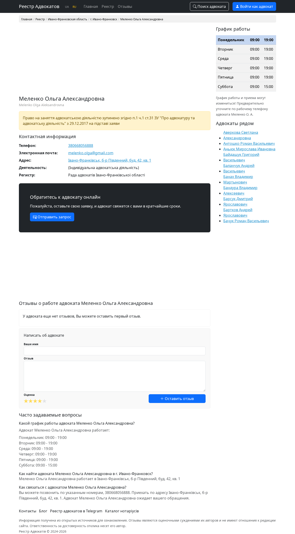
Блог (43, 511)
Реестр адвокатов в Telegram (76, 511)
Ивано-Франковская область (67, 19)
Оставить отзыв (179, 398)
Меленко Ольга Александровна (141, 19)
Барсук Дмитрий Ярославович (238, 201)
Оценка (29, 395)
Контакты (27, 511)
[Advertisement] (114, 61)
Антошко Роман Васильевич (249, 143)
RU (74, 7)
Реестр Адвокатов (39, 6)
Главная (91, 6)
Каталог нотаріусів (122, 511)
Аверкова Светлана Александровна (240, 135)
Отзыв (28, 358)
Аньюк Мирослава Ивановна (249, 149)
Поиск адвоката (211, 6)
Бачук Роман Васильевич (246, 220)
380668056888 (80, 145)
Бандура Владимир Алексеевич (240, 190)
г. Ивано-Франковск (103, 19)
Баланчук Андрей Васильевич (238, 168)
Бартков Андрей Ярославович (237, 212)
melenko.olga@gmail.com (90, 152)
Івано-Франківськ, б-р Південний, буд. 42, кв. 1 (109, 160)
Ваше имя (31, 344)
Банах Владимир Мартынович (238, 179)
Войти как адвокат (256, 6)
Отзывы (125, 6)
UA (67, 7)
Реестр (108, 6)
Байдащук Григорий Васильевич (241, 157)
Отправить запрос (54, 216)
